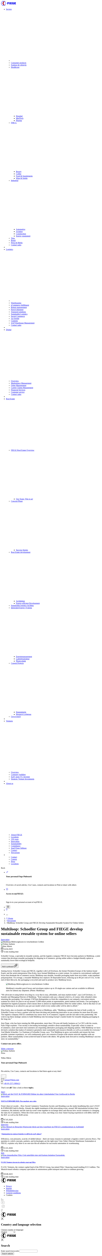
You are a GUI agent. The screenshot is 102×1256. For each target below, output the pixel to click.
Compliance (15, 846)
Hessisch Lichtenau (23, 714)
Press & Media (17, 243)
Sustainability (16, 844)
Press (13, 861)
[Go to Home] (8, 5)
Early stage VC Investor (20, 777)
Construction (21, 234)
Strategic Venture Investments (22, 779)
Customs (14, 321)
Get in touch (16, 716)
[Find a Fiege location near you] (6, 910)
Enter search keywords (10, 1251)
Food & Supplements (24, 176)
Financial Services (18, 390)
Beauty (19, 172)
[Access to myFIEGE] (7, 889)
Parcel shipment (17, 310)
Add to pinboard (8, 967)
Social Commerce (18, 316)
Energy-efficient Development (28, 603)
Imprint (9, 1188)
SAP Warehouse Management (22, 323)
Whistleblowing (12, 1191)
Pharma (19, 120)
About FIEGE (16, 835)
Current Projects (17, 663)
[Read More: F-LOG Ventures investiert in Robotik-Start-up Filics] (33, 1155)
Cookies (9, 1195)
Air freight (15, 318)
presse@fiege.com (12, 1080)
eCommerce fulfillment (20, 305)
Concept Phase (17, 501)
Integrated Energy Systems (21, 608)
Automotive (20, 229)
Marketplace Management (21, 383)
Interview (4, 1125)
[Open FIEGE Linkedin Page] (2, 1200)
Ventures (9, 721)
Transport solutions (18, 312)
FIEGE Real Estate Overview (22, 450)
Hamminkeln (21, 712)
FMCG (14, 123)
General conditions (13, 1193)
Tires (13, 238)
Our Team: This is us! (24, 499)
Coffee (18, 174)
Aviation (19, 231)
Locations (15, 837)
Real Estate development (20, 552)
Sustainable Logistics (19, 314)
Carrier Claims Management (22, 388)
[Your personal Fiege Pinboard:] (3, 1076)
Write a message (7, 1049)
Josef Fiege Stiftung (18, 848)
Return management (19, 307)
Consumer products (18, 63)
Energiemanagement (24, 657)
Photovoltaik (21, 661)
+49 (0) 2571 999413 (11, 1083)
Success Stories (22, 550)
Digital (8, 330)
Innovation (15, 841)
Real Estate (10, 399)
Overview (15, 381)
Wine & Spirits (21, 178)
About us (9, 783)
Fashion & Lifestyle (18, 65)
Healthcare (15, 67)
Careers (14, 859)
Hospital (19, 116)
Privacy (9, 1186)
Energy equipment (23, 236)
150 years (15, 839)
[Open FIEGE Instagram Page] (3, 1208)
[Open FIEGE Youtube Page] (3, 1203)
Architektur (20, 601)
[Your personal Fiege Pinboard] (7, 872)
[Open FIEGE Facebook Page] (2, 1211)
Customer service (18, 392)
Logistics (9, 249)
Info (2, 1153)
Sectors (9, 9)
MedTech (19, 118)
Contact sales (16, 245)
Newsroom (15, 853)
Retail (13, 240)
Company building (18, 774)
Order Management (18, 385)
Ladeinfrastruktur (22, 659)
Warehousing (16, 303)
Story (3, 1092)
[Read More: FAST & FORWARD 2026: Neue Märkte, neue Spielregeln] (38, 1094)
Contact (14, 850)
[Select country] (8, 907)
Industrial (14, 180)
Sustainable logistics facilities (22, 605)
